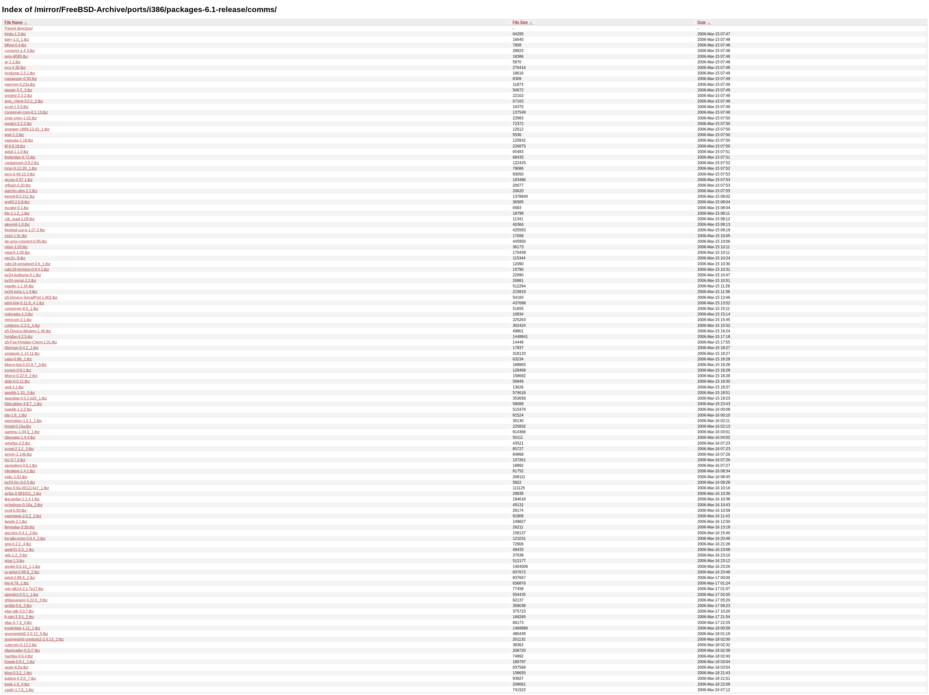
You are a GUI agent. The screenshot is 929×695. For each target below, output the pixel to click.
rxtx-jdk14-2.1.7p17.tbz (24, 589)
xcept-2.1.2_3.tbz (19, 449)
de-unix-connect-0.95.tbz (26, 241)
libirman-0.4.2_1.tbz (21, 348)
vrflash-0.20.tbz (18, 185)
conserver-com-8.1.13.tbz (26, 112)
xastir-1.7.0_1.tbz (19, 690)
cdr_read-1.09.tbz (20, 219)
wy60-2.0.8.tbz (17, 202)
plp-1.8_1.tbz (16, 415)
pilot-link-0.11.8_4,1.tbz (24, 303)
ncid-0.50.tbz (16, 510)
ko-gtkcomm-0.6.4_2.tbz (25, 538)
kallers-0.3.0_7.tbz (20, 678)
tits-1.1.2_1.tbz (17, 213)
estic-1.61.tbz (16, 477)
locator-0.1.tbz (17, 208)
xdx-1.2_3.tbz (16, 555)
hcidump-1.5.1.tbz (20, 73)
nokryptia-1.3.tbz (19, 314)
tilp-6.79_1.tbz (17, 583)
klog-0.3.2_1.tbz (18, 673)
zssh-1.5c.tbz (16, 236)
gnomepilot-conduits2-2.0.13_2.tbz (34, 639)
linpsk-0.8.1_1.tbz (20, 662)
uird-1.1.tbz (14, 387)
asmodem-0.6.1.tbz (21, 465)
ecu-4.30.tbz (15, 68)
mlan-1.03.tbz (16, 247)
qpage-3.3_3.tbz (18, 90)
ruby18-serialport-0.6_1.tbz (28, 264)
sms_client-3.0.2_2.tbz (24, 101)
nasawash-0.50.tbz (21, 79)
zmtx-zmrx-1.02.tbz (21, 118)
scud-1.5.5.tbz (17, 107)
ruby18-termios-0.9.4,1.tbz (27, 269)
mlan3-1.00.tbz (17, 252)
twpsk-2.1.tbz (16, 521)
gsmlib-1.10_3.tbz (20, 393)
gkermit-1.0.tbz (17, 224)
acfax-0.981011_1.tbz (23, 493)
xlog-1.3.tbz (14, 561)
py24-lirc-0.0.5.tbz (20, 482)
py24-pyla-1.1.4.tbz (21, 292)
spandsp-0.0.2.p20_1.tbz (26, 398)
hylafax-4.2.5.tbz (19, 337)
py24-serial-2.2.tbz (20, 280)
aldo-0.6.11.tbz (17, 381)
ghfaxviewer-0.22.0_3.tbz (26, 600)
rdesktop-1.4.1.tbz (20, 471)
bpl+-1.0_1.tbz (17, 39)
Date (701, 22)
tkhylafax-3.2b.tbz (20, 527)
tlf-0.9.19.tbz (15, 146)
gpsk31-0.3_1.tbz (19, 550)
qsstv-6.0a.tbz (16, 667)
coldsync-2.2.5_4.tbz (22, 325)
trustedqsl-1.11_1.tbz (22, 628)
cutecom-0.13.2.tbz (21, 645)
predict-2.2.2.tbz (18, 124)
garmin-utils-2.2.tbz (21, 191)
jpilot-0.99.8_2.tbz (20, 578)
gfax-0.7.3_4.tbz (18, 623)
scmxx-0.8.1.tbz (18, 370)
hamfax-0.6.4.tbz (19, 656)
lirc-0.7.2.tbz (15, 460)
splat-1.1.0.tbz (17, 152)
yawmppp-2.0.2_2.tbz (23, 516)
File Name (14, 22)
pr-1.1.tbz (13, 62)
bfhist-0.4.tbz (15, 45)
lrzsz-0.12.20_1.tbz (21, 168)
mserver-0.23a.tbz (20, 84)
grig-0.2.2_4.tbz (18, 544)
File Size (520, 22)
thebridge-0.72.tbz (20, 157)
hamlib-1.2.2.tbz (18, 409)
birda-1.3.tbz (15, 34)
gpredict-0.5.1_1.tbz (21, 595)
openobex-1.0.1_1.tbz (23, 421)
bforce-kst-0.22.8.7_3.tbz (26, 365)
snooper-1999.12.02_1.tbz (27, 129)
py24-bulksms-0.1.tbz (23, 275)
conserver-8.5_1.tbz (21, 309)
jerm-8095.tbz (16, 56)
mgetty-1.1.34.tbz (19, 286)
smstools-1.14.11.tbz (22, 353)
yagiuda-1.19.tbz (19, 140)
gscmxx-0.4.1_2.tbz (21, 533)
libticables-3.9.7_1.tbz (23, 404)
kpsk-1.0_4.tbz (17, 684)
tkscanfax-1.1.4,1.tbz (22, 499)
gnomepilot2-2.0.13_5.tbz (26, 634)
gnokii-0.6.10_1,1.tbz (22, 566)
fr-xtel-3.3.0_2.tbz (19, 617)
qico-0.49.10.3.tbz (20, 174)
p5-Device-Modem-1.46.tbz (28, 331)
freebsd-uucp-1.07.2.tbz (25, 230)
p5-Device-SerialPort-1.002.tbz (31, 297)
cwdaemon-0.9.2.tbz (22, 163)
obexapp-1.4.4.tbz (20, 437)
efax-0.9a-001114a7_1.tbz (27, 488)
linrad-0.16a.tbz (18, 426)
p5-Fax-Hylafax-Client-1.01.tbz (31, 342)
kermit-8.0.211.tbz (20, 196)
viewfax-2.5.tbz (17, 443)
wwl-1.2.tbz (14, 135)
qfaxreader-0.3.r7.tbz (22, 650)
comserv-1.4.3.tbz (20, 51)
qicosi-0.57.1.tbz (19, 180)
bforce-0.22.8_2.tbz (21, 376)
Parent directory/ (19, 28)
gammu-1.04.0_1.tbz (22, 432)
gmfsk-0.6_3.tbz (18, 606)
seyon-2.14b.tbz (18, 454)
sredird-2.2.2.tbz (18, 96)
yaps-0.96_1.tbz (18, 359)
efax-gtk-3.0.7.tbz (19, 611)
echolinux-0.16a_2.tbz (24, 505)
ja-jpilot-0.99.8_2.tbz (22, 572)
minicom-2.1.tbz (18, 320)
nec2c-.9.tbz (15, 258)
